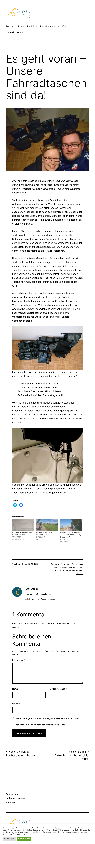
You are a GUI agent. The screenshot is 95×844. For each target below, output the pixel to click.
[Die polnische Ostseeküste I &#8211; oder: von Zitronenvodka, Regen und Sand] (71, 525)
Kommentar (18, 660)
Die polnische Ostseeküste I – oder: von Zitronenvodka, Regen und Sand (70, 534)
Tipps (68, 564)
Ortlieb (79, 570)
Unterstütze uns (14, 32)
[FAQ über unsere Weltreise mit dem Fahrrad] (23, 525)
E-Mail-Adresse (58, 689)
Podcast (10, 26)
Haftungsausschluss (15, 798)
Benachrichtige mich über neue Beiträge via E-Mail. (41, 724)
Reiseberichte (47, 26)
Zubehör (79, 573)
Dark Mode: (84, 841)
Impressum (11, 802)
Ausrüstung (77, 567)
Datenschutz (12, 794)
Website (16, 703)
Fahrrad (57, 570)
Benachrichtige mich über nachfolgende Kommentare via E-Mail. (48, 718)
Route (21, 26)
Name (16, 689)
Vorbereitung (77, 564)
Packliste (32, 26)
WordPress (32, 832)
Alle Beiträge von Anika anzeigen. (40, 599)
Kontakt (66, 26)
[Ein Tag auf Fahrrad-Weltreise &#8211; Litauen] (47, 525)
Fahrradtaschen (68, 570)
